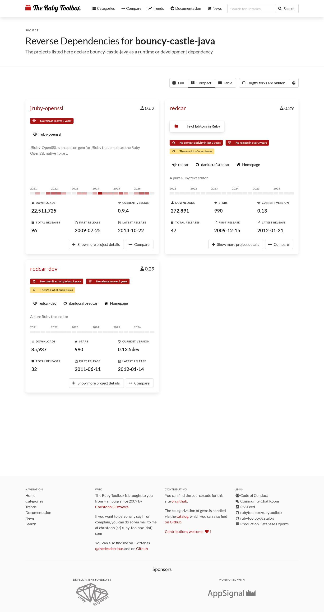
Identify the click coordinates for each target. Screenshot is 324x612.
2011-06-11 (88, 369)
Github (142, 548)
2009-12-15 (227, 230)
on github (179, 501)
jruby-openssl (46, 107)
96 (34, 230)
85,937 (39, 349)
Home (30, 495)
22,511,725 (43, 210)
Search (30, 524)
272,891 (180, 210)
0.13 (262, 210)
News (30, 518)
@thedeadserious (109, 548)
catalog (182, 516)
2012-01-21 (270, 230)
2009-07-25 (88, 230)
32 (34, 369)
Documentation (38, 512)
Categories (34, 501)
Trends (31, 506)
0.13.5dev (128, 349)
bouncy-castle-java (175, 41)
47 (173, 230)
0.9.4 (123, 210)
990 (218, 210)
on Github (173, 522)
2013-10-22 (131, 230)
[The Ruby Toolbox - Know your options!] (53, 8)
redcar (178, 107)
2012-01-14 (131, 369)
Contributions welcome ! (188, 531)
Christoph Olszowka (112, 506)
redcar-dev (43, 268)
